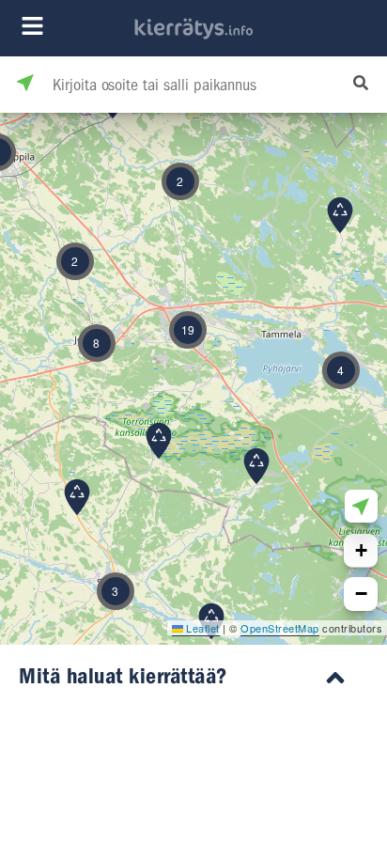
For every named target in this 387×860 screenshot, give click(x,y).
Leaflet (201, 627)
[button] (256, 466)
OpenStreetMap (279, 627)
